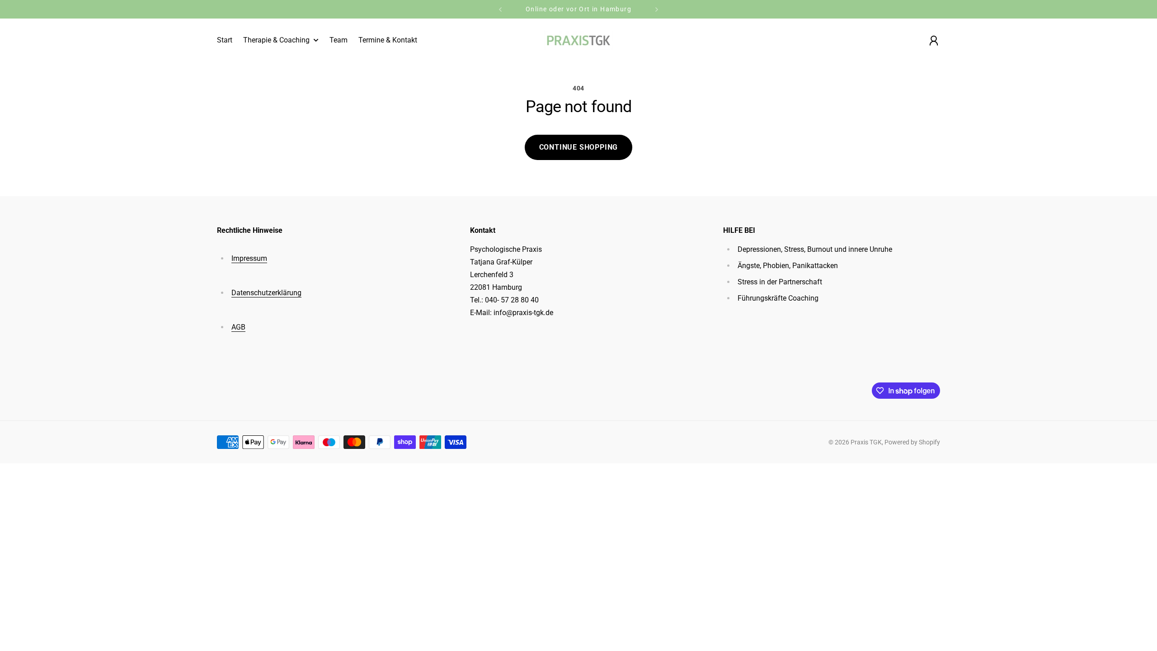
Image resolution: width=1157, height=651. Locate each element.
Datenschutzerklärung (266, 292)
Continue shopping (578, 147)
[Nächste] (656, 9)
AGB (238, 327)
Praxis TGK (866, 442)
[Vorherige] (500, 9)
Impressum (249, 258)
